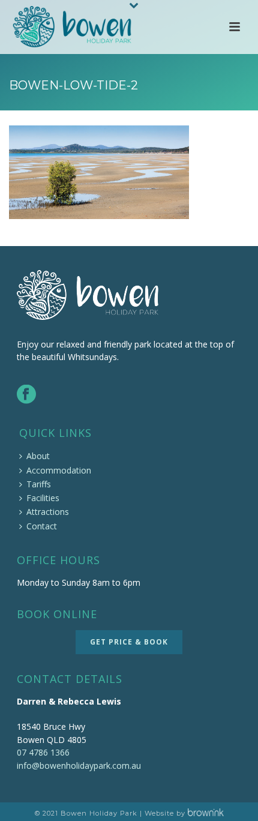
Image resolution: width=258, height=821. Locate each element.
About (38, 456)
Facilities (42, 498)
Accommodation (58, 470)
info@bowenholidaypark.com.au (79, 765)
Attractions (47, 511)
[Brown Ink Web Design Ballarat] (206, 813)
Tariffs (38, 484)
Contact (41, 526)
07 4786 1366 (43, 752)
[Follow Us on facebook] (26, 395)
